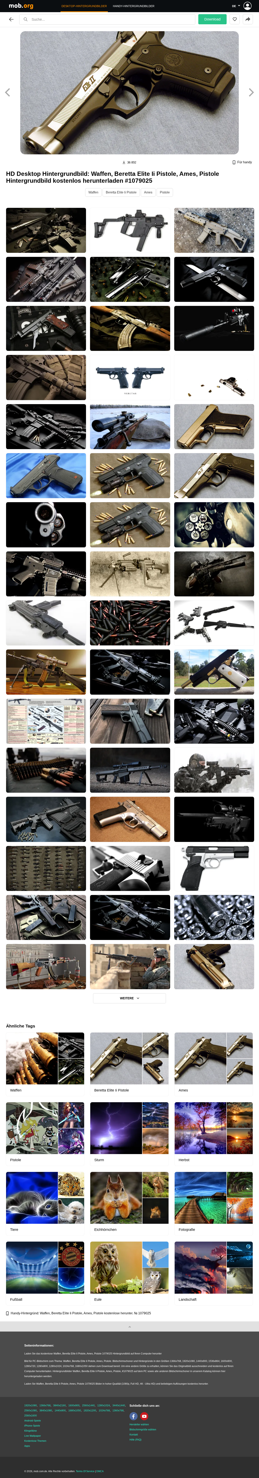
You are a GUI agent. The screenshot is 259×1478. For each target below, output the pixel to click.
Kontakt (134, 1434)
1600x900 (74, 1405)
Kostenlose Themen (35, 1441)
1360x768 (118, 1410)
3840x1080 (45, 1410)
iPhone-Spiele (32, 1425)
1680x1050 (74, 1410)
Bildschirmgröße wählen (143, 1429)
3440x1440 (119, 1405)
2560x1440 (88, 1405)
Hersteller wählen (139, 1424)
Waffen (93, 192)
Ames (148, 192)
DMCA (100, 1471)
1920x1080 (30, 1405)
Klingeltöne (30, 1430)
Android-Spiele (32, 1420)
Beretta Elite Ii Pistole (121, 192)
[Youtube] (145, 1419)
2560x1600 (30, 1415)
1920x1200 (90, 1410)
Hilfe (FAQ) (135, 1439)
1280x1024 (103, 1405)
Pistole (165, 192)
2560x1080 (30, 1410)
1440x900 (60, 1410)
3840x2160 (59, 1405)
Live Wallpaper (32, 1435)
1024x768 (104, 1410)
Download (212, 19)
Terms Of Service (85, 1471)
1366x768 (45, 1405)
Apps (27, 1446)
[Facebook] (135, 1419)
